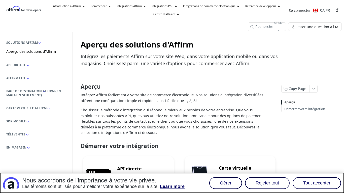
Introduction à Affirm (66, 6)
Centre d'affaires (164, 14)
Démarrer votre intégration (304, 109)
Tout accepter (316, 182)
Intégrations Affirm (129, 6)
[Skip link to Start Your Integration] (77, 146)
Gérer (225, 182)
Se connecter (300, 10)
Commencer (99, 6)
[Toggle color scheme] (337, 10)
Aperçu (289, 102)
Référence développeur (260, 6)
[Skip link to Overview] (77, 86)
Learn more (172, 186)
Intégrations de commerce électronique (209, 6)
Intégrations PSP (162, 6)
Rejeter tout (267, 182)
